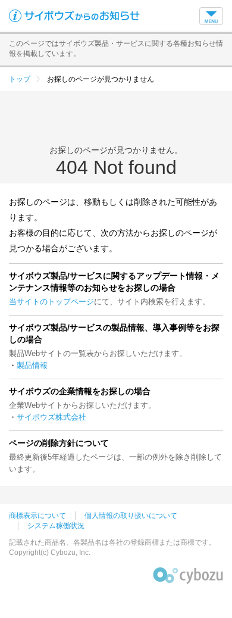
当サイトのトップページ (51, 301)
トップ (19, 79)
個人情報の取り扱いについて (130, 515)
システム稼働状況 (55, 526)
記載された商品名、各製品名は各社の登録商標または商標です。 (112, 542)
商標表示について (37, 515)
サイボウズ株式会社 (51, 417)
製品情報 (32, 365)
